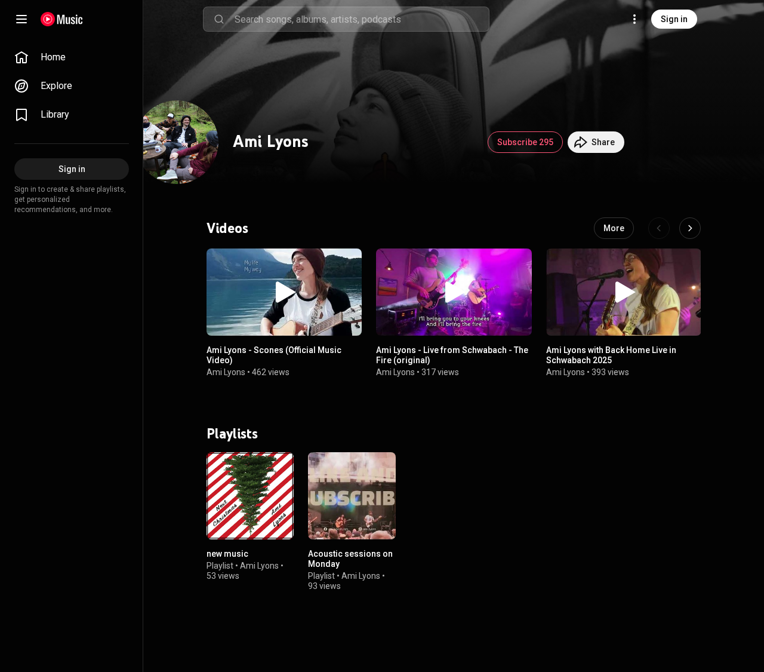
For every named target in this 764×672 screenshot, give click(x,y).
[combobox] (362, 19)
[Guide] (21, 19)
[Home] (62, 19)
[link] (71, 57)
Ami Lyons (226, 372)
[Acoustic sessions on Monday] (351, 495)
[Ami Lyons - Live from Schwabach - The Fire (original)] (453, 292)
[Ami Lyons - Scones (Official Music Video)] (284, 292)
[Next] (690, 228)
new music (227, 554)
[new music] (250, 495)
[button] (284, 292)
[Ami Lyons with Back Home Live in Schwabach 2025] (623, 292)
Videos (227, 228)
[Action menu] (348, 264)
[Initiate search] (219, 19)
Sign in (674, 19)
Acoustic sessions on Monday (350, 559)
